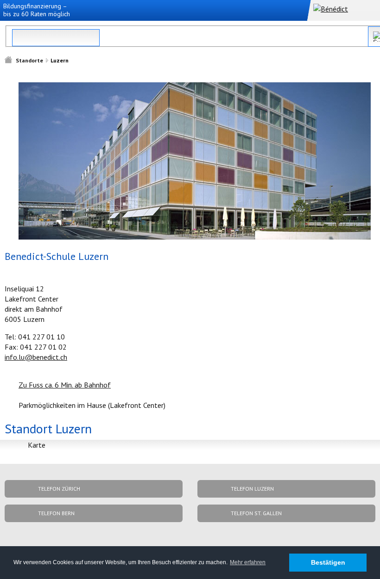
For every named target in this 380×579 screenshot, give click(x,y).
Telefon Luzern (252, 488)
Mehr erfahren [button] (248, 562)
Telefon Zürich (59, 488)
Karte (36, 445)
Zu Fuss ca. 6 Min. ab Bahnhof (65, 384)
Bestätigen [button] (328, 562)
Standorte (29, 60)
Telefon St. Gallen (256, 513)
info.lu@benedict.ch (36, 357)
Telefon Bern (56, 513)
